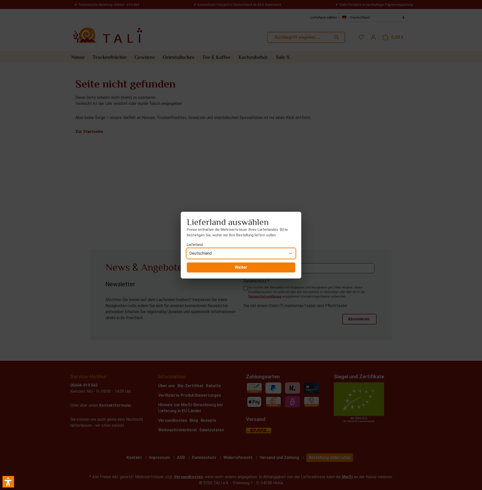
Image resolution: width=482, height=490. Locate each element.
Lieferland (195, 245)
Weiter (241, 267)
